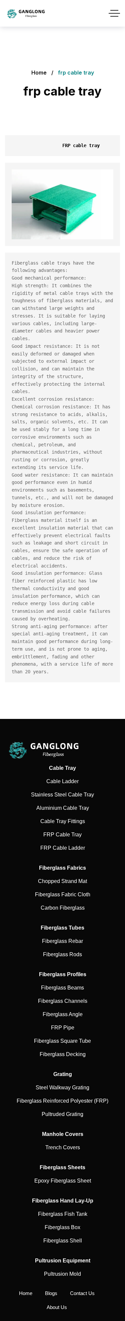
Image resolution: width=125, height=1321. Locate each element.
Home (39, 72)
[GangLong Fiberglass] (28, 13)
